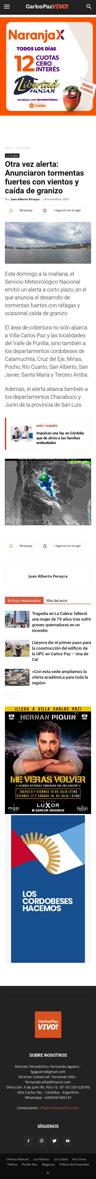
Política (12, 1164)
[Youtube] (68, 1141)
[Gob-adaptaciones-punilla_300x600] (48, 961)
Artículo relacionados (24, 601)
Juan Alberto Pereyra (25, 199)
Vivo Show (79, 1159)
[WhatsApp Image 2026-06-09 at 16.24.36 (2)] (48, 812)
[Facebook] (28, 1141)
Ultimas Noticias (17, 1159)
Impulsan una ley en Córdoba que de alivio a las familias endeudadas (60, 438)
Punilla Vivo (29, 1164)
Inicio (8, 148)
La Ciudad (23, 148)
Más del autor (57, 601)
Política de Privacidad (74, 1164)
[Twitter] (55, 1141)
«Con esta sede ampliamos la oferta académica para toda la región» (60, 677)
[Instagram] (42, 1141)
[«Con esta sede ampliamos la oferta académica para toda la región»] (17, 677)
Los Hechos (41, 1159)
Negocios (48, 1164)
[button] (89, 6)
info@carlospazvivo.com (59, 1107)
